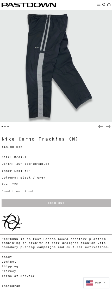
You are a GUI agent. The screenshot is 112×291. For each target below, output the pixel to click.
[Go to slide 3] (8, 126)
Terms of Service (18, 276)
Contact (9, 262)
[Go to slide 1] (2, 126)
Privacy (9, 271)
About (7, 257)
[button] (104, 5)
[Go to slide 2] (5, 126)
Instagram (11, 286)
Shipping (10, 266)
